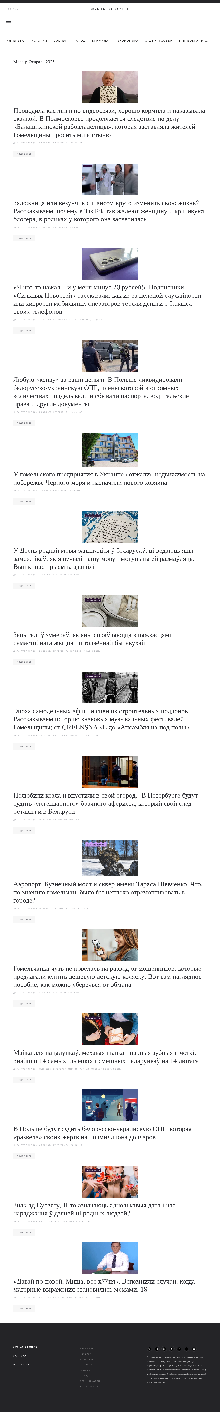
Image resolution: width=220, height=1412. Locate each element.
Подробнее (24, 154)
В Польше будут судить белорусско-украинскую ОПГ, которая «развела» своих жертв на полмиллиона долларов (102, 1132)
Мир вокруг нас (193, 40)
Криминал (101, 40)
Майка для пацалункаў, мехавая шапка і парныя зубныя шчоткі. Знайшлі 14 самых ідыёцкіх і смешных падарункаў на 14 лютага (106, 1056)
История (39, 40)
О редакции (21, 1365)
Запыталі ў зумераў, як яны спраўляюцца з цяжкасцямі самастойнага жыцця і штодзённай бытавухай (92, 638)
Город (80, 40)
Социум (61, 40)
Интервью (15, 40)
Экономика (128, 40)
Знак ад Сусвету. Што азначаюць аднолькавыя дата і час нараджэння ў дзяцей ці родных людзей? (94, 1208)
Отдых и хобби (159, 40)
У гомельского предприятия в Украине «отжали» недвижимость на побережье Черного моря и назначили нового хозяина (109, 477)
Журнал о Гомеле (110, 9)
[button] (8, 21)
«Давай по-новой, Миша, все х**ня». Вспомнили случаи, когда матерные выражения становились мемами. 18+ (104, 1284)
